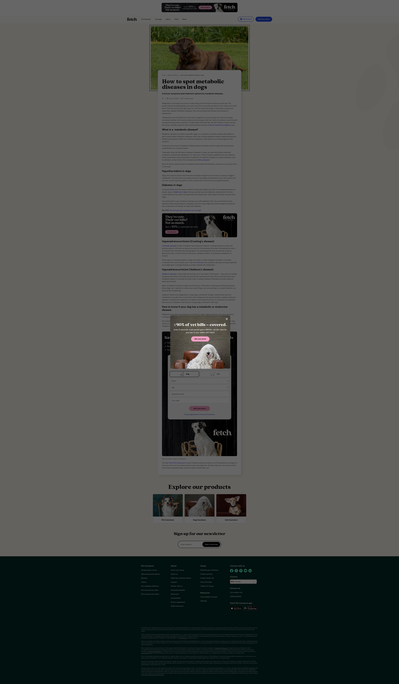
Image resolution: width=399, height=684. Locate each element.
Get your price (200, 339)
